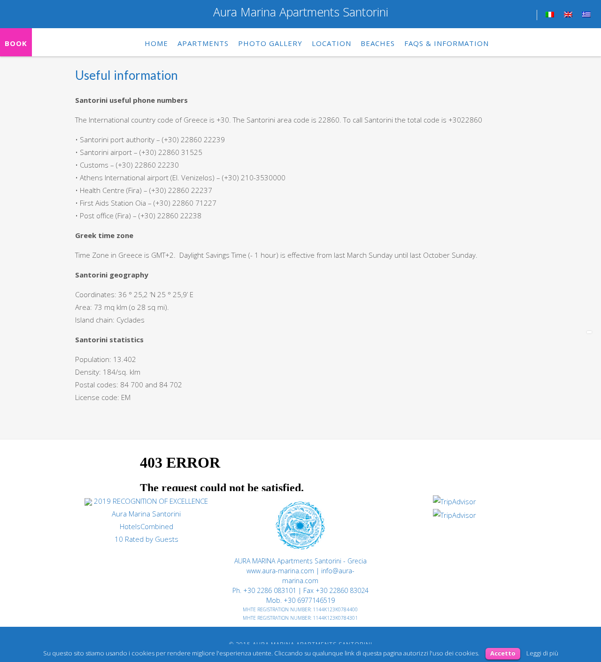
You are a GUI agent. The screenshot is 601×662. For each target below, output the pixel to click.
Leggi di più (542, 653)
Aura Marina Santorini (146, 513)
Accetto (503, 653)
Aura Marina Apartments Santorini (300, 12)
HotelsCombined (146, 526)
